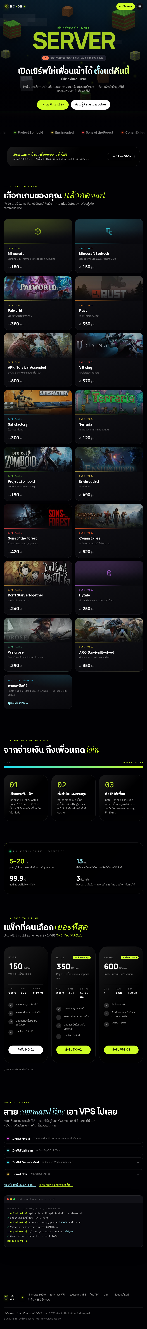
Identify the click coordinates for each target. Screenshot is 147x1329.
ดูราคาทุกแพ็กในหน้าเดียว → (18, 1069)
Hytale (132, 132)
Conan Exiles (59, 132)
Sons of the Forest (23, 132)
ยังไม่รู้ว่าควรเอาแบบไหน (90, 104)
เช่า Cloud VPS (58, 1295)
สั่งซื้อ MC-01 (25, 1049)
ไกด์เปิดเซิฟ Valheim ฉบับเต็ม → (56, 1185)
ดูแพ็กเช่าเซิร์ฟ (55, 104)
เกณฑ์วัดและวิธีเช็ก (121, 156)
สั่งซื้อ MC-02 (73, 1049)
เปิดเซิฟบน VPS (78, 1295)
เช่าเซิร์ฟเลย (125, 6)
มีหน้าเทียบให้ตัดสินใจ (69, 935)
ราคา (106, 1295)
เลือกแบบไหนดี (121, 1295)
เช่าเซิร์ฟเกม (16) (37, 1295)
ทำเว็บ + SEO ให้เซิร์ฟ (39, 1300)
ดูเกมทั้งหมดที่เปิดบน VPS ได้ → (20, 1185)
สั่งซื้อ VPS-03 (121, 1049)
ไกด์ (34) (94, 1295)
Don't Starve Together (98, 132)
